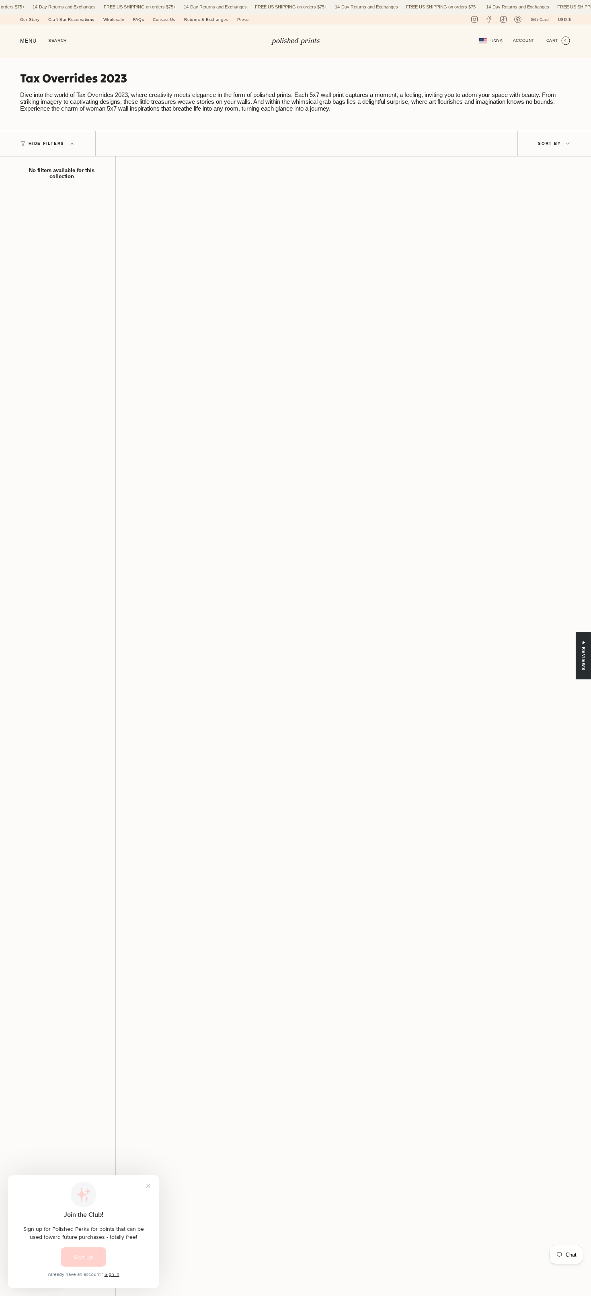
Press (242, 19)
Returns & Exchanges (206, 19)
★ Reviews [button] (583, 656)
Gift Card (540, 19)
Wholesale (113, 19)
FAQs (138, 19)
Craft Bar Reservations (71, 19)
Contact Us (164, 19)
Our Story (29, 19)
